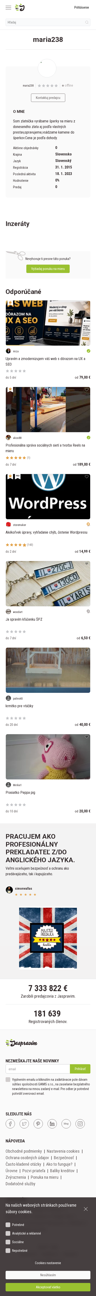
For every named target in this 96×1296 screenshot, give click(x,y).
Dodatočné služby (20, 1183)
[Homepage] (31, 7)
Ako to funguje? (59, 1164)
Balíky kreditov (62, 1170)
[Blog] (66, 1123)
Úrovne (11, 1170)
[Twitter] (24, 1123)
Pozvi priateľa (33, 1170)
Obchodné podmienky (24, 1151)
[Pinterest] (38, 1123)
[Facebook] (10, 1123)
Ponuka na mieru (44, 1177)
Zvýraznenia (16, 1177)
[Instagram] (80, 1123)
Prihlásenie (81, 7)
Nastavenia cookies (63, 1151)
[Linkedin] (52, 1123)
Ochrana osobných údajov (27, 1157)
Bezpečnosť (64, 1157)
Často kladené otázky (23, 1164)
